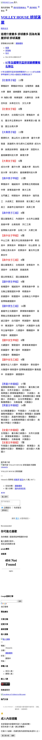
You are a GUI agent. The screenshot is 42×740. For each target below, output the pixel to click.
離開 (12, 735)
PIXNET (10, 707)
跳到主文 (4, 28)
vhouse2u (4, 467)
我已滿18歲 (5, 735)
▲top (3, 492)
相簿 (7, 48)
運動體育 (19, 43)
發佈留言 (5, 510)
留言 (21, 480)
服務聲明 (24, 709)
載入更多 (5, 497)
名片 (7, 53)
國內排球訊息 (20, 488)
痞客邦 (16, 480)
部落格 (8, 50)
